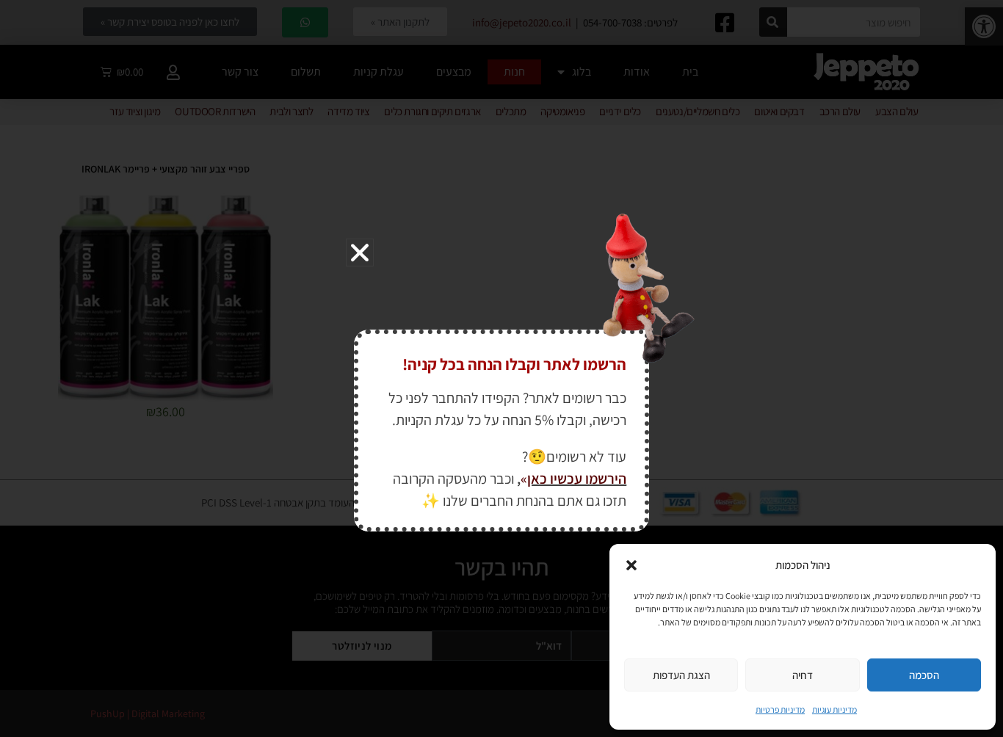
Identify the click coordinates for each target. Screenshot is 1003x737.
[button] (631, 565)
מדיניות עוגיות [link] (834, 709)
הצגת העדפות (681, 675)
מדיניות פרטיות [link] (780, 709)
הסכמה (924, 675)
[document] (501, 368)
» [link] (524, 478)
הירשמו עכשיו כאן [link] (576, 478)
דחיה (802, 675)
